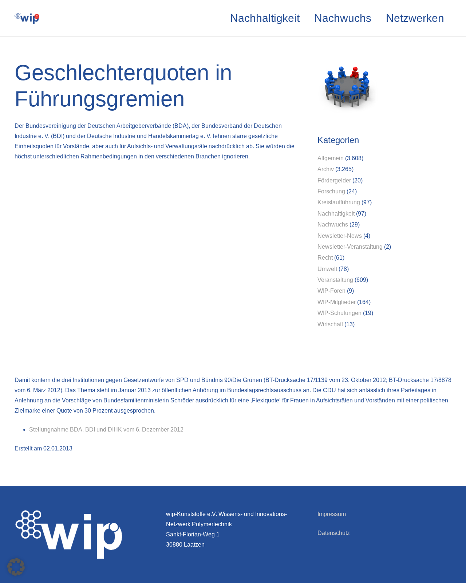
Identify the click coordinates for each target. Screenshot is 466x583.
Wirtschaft (330, 324)
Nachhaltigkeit (336, 213)
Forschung (331, 191)
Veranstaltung (335, 280)
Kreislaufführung (338, 202)
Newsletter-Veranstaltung (350, 247)
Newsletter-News (339, 236)
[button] (16, 567)
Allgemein (330, 158)
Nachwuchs (332, 224)
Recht (325, 258)
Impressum (331, 514)
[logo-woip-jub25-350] (27, 18)
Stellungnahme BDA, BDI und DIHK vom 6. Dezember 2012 (106, 429)
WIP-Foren (331, 291)
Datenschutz (333, 533)
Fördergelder (334, 180)
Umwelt (327, 269)
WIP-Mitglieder (336, 302)
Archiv (325, 169)
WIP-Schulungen (339, 313)
